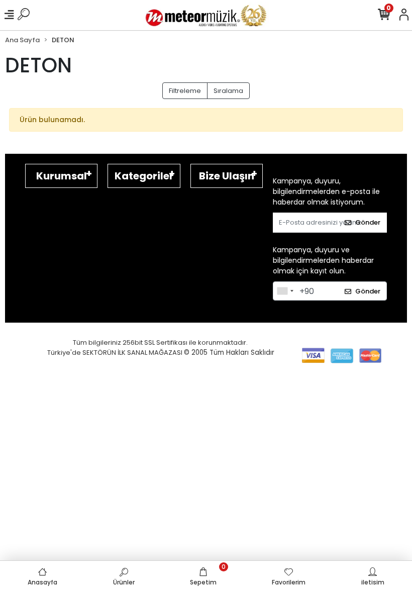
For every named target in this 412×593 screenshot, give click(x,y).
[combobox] (284, 291)
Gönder (367, 222)
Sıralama (228, 90)
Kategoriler (144, 176)
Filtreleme (185, 90)
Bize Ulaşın (226, 176)
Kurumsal (61, 176)
